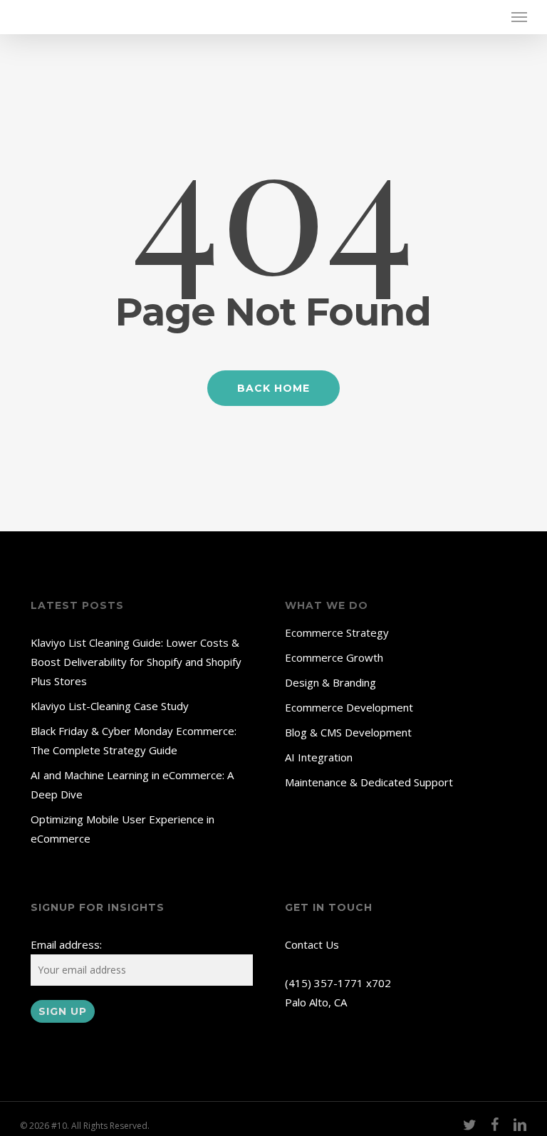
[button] (519, 17)
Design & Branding (330, 682)
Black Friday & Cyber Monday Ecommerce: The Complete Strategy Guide (133, 740)
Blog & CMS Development (348, 732)
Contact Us (312, 944)
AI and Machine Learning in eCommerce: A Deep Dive (132, 784)
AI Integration (319, 757)
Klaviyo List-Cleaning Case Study (110, 706)
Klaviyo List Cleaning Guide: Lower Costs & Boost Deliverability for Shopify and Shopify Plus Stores (136, 661)
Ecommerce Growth (334, 657)
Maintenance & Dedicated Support (369, 782)
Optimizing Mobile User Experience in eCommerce (122, 828)
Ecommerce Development (349, 707)
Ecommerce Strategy (337, 632)
